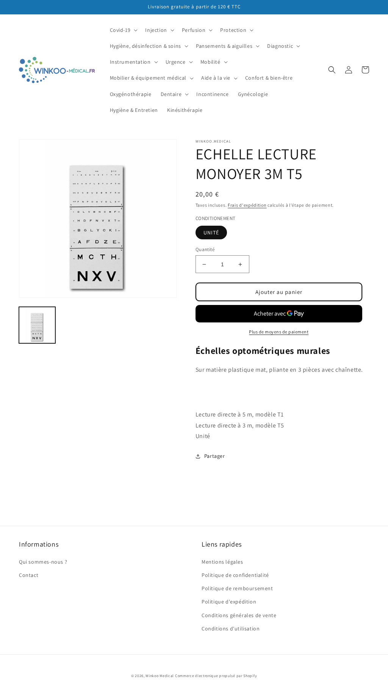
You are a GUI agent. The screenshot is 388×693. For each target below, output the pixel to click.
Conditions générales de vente (239, 615)
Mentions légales (222, 561)
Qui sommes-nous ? (43, 561)
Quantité (205, 249)
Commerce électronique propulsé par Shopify (216, 675)
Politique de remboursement (237, 588)
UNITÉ (211, 232)
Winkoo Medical (160, 675)
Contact (28, 575)
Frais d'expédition (247, 205)
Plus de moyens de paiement (278, 332)
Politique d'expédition (229, 601)
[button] (123, 30)
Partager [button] (214, 456)
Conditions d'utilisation (231, 628)
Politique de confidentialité (235, 575)
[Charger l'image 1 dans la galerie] (37, 325)
